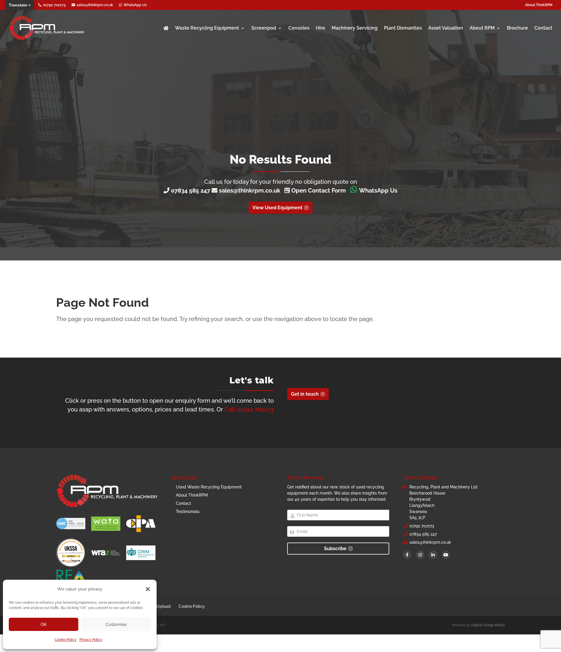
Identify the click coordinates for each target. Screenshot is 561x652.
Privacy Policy (90, 640)
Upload (163, 606)
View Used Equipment (277, 207)
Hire (320, 28)
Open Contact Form (318, 190)
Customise (116, 624)
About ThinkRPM (538, 5)
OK (44, 624)
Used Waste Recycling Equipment (209, 487)
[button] (148, 589)
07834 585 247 (190, 190)
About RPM (482, 28)
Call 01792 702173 (249, 409)
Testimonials (188, 511)
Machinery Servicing (355, 28)
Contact (543, 28)
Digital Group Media (488, 625)
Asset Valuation (445, 28)
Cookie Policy (66, 640)
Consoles (298, 28)
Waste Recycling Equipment (207, 28)
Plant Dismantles (403, 28)
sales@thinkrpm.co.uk (251, 190)
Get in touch (305, 394)
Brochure (517, 28)
